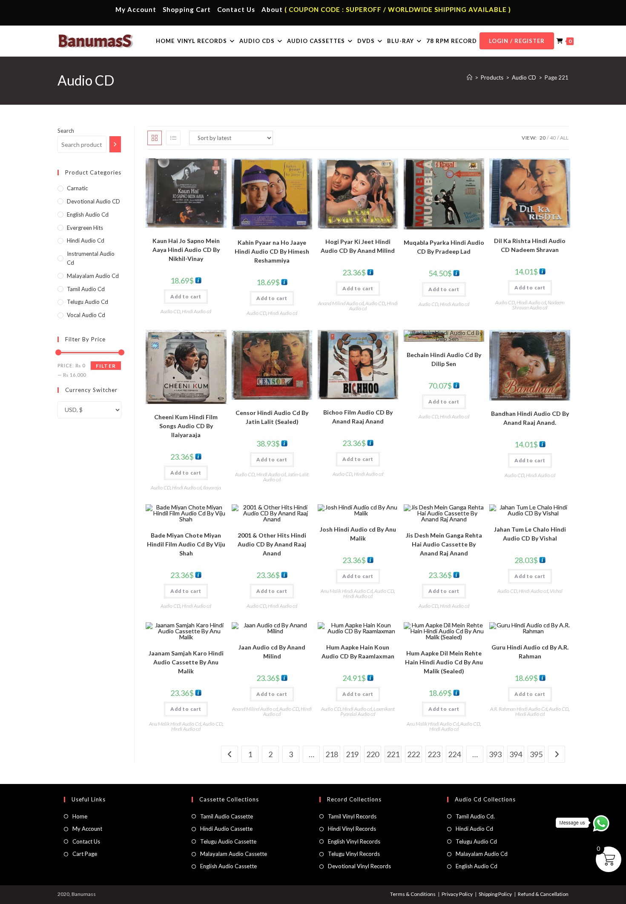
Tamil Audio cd (86, 289)
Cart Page (84, 853)
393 (495, 754)
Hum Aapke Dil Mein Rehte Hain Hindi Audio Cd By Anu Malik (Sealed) (444, 662)
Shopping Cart (187, 9)
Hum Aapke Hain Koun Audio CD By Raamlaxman (358, 652)
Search (65, 130)
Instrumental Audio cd (91, 258)
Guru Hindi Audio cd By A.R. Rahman (530, 652)
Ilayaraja (212, 487)
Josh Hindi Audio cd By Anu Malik (358, 534)
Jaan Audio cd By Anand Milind (271, 652)
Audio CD (170, 311)
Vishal (556, 591)
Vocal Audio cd (86, 315)
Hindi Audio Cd (474, 828)
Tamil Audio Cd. (475, 816)
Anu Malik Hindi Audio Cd (347, 591)
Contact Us (236, 9)
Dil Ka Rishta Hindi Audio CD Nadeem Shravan (530, 245)
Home (79, 816)
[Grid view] (154, 138)
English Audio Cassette (228, 866)
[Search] (115, 144)
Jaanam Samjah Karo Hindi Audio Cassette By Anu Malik (186, 662)
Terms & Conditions (413, 894)
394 (515, 754)
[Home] (469, 77)
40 (553, 137)
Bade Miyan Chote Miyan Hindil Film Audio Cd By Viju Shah (186, 544)
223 (434, 754)
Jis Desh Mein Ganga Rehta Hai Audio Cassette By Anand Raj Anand (444, 544)
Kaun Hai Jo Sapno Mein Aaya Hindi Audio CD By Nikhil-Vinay (186, 249)
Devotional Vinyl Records (359, 866)
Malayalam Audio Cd (93, 275)
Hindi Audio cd (196, 311)
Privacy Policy (457, 894)
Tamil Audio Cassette (226, 816)
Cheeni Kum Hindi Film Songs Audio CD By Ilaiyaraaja (186, 425)
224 (454, 754)
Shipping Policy (495, 894)
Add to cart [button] (185, 296)
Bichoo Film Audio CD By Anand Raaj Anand (358, 417)
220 (372, 754)
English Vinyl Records (354, 841)
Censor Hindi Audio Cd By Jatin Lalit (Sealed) (271, 417)
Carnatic (77, 188)
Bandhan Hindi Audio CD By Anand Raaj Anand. (530, 418)
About (272, 9)
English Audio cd (88, 214)
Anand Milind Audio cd (341, 303)
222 (413, 754)
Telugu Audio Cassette (228, 841)
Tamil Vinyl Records (352, 816)
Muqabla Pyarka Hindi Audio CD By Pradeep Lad (444, 247)
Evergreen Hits (85, 227)
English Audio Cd (476, 866)
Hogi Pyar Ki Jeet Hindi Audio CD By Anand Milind (358, 246)
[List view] (173, 138)
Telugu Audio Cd (87, 301)
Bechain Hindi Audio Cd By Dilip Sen (444, 359)
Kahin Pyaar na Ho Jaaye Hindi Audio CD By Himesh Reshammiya (272, 251)
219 (352, 754)
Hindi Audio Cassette (226, 828)
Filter (106, 366)
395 (536, 754)
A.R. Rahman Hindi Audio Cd (518, 709)
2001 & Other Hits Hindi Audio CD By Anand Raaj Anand (272, 544)
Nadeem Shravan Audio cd (538, 305)
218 (331, 754)
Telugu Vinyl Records (354, 853)
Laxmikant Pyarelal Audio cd (367, 711)
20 (543, 137)
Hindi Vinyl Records (352, 828)
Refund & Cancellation (543, 894)
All (564, 137)
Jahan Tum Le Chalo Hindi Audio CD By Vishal (530, 534)
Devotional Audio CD (93, 201)
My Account (135, 9)
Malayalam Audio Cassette (233, 853)
